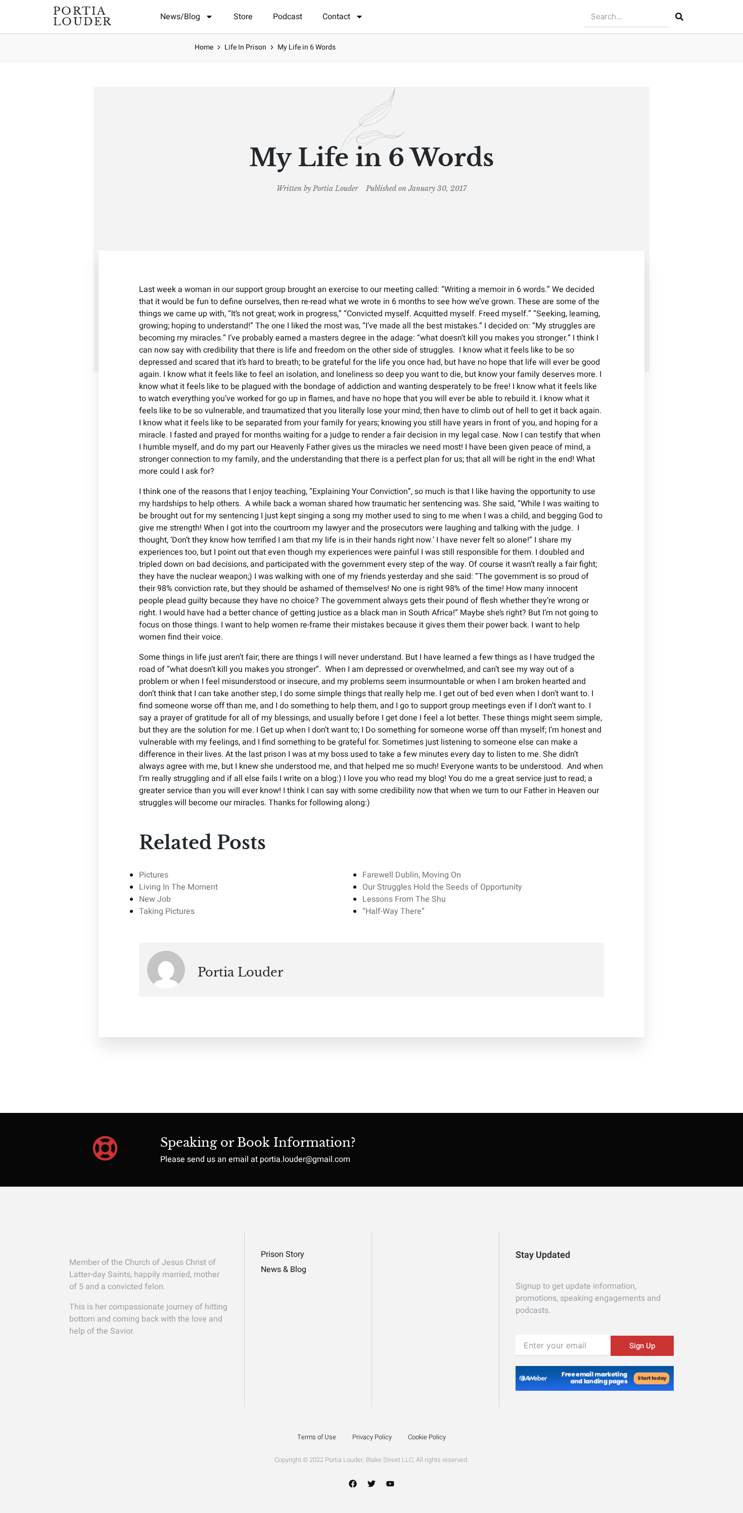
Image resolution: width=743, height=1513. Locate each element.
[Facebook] (353, 1484)
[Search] (679, 16)
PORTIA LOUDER (83, 16)
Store (243, 17)
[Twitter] (371, 1484)
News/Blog (180, 17)
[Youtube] (390, 1484)
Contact (336, 17)
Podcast (287, 17)
